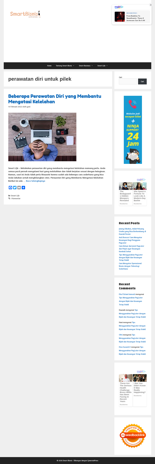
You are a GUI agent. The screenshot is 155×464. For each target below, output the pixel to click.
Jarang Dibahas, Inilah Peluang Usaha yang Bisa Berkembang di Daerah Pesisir (132, 231)
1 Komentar (15, 198)
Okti (121, 335)
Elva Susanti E (125, 347)
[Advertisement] (77, 45)
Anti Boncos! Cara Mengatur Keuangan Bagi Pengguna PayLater (130, 240)
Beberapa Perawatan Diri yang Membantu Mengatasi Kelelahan (54, 98)
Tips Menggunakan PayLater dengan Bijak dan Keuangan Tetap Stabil (131, 257)
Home (49, 66)
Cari (120, 77)
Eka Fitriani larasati (127, 294)
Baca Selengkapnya (35, 180)
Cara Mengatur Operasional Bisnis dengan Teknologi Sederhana (130, 266)
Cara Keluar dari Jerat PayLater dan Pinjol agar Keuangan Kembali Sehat (131, 249)
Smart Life (101, 66)
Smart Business (84, 66)
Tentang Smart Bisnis (64, 66)
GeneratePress (92, 460)
